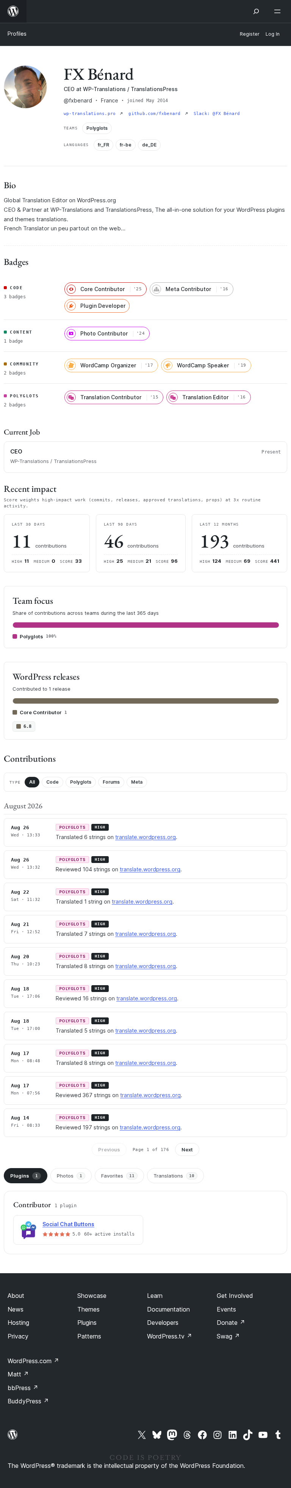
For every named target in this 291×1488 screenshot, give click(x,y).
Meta (136, 782)
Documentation (168, 1309)
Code (52, 782)
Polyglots (80, 782)
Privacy (18, 1336)
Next (187, 1149)
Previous (109, 1149)
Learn (155, 1295)
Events (226, 1309)
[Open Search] (256, 11)
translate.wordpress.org (145, 837)
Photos (69, 1176)
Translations (173, 1176)
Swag (228, 1336)
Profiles (17, 33)
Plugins (24, 1176)
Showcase (91, 1295)
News (15, 1309)
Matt (18, 1374)
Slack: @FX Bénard (217, 113)
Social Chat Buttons (68, 1224)
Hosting (18, 1322)
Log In (273, 34)
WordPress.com (33, 1361)
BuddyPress (28, 1401)
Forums (111, 782)
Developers (162, 1322)
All (32, 782)
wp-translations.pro (91, 113)
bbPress (23, 1388)
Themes (88, 1309)
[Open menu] (279, 11)
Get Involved (235, 1295)
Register (250, 34)
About (16, 1295)
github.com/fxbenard (155, 113)
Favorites (118, 1176)
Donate (231, 1322)
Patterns (89, 1336)
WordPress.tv (169, 1336)
